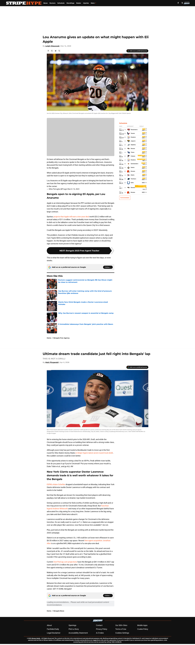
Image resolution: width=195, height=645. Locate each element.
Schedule (60, 3)
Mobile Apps (142, 625)
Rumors (52, 3)
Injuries (86, 3)
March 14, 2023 (73, 189)
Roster (78, 3)
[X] (182, 3)
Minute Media (36, 638)
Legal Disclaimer (53, 633)
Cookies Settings (122, 633)
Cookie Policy (142, 629)
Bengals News (58, 611)
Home (49, 338)
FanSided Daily (53, 629)
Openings (72, 625)
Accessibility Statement (78, 633)
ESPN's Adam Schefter (56, 484)
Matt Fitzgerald (51, 362)
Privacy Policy (101, 629)
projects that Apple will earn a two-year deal (71, 217)
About (49, 625)
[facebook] (178, 3)
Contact (99, 625)
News (45, 3)
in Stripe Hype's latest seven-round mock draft (94, 453)
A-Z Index (100, 633)
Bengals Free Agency (61, 338)
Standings (70, 3)
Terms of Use (120, 629)
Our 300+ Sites (121, 625)
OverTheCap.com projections (65, 562)
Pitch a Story (74, 629)
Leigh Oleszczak (52, 46)
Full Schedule (124, 197)
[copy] (59, 50)
